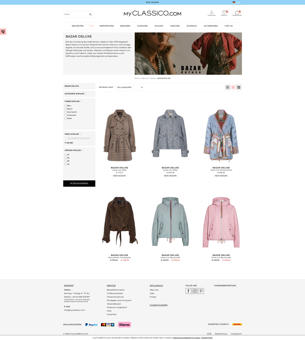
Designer (125, 26)
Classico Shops (159, 305)
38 (68, 161)
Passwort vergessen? (117, 307)
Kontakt (69, 285)
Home (136, 78)
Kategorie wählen (75, 94)
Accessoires (211, 26)
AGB (209, 334)
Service (111, 285)
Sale (91, 26)
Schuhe (159, 26)
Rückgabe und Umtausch (119, 300)
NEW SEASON (152, 2)
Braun (69, 109)
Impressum (236, 334)
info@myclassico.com (74, 310)
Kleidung (142, 26)
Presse (153, 297)
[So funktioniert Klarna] (126, 324)
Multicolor (71, 115)
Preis (72, 134)
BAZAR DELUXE (72, 86)
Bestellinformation (116, 290)
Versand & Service (115, 297)
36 (68, 158)
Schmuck (192, 26)
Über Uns (154, 290)
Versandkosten (114, 304)
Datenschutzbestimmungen (186, 338)
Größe (73, 150)
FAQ (109, 311)
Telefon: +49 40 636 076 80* (77, 297)
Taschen (175, 26)
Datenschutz (221, 334)
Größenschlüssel (115, 293)
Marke (152, 78)
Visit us (229, 26)
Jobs (152, 293)
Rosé (69, 118)
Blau (69, 105)
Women (145, 78)
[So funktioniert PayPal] (93, 324)
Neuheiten (78, 26)
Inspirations (106, 26)
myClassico (156, 285)
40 (68, 164)
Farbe (72, 101)
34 (68, 154)
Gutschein (112, 314)
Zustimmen (207, 338)
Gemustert (72, 112)
